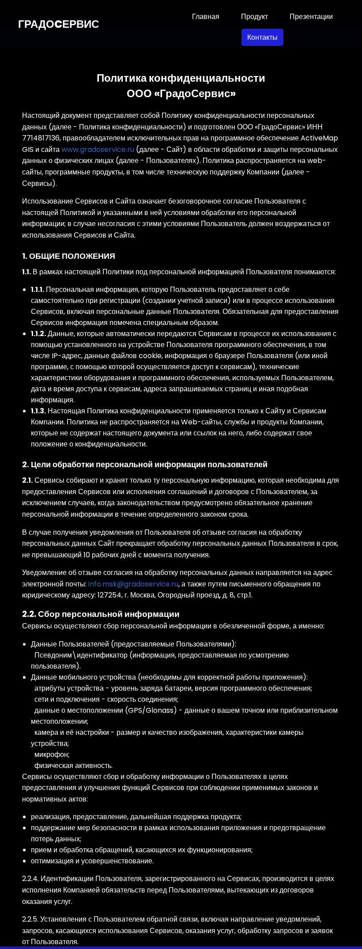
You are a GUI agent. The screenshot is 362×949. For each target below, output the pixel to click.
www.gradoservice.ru (97, 149)
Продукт (254, 16)
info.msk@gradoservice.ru (133, 584)
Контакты (262, 37)
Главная (205, 16)
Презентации (311, 16)
